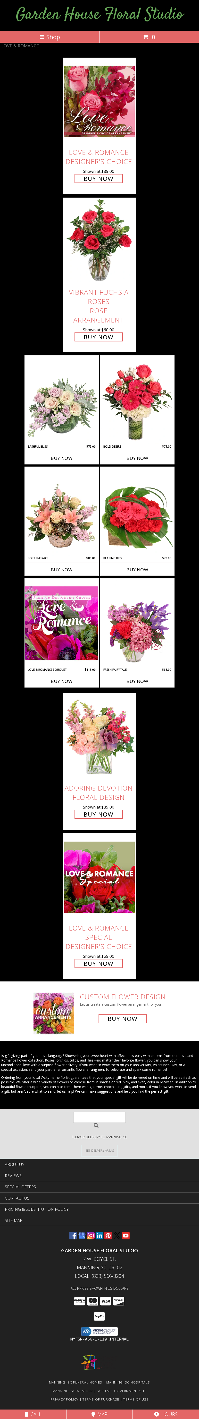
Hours (168, 1414)
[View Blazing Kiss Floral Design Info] (137, 511)
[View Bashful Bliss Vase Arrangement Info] (61, 400)
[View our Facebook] (73, 1238)
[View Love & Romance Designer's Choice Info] (99, 101)
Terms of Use (136, 1399)
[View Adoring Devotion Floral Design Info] (99, 737)
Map (101, 1414)
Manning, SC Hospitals (128, 1382)
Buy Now (99, 178)
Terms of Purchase (101, 1399)
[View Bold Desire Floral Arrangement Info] (137, 400)
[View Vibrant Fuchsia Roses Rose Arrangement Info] (99, 241)
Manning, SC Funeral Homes (75, 1382)
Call (34, 1414)
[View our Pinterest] (108, 1238)
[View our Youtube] (126, 1238)
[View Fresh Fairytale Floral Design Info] (137, 623)
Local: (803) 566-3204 (99, 1276)
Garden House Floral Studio (99, 15)
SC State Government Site (122, 1391)
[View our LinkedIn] (99, 1238)
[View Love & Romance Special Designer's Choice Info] (99, 877)
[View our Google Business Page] (82, 1238)
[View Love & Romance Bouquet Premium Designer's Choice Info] (61, 623)
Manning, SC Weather (72, 1391)
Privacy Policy (64, 1399)
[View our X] (117, 1238)
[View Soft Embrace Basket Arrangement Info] (61, 511)
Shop (53, 37)
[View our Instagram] (91, 1238)
